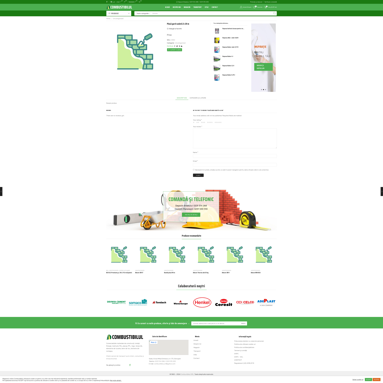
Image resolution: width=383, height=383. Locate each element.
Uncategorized (118, 18)
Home (108, 18)
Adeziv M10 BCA (255, 272)
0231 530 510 (201, 208)
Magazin (187, 7)
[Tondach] (138, 302)
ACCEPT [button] (368, 379)
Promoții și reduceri (256, 2)
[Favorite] (125, 265)
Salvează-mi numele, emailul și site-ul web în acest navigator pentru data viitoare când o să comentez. (232, 170)
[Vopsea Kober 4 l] (216, 58)
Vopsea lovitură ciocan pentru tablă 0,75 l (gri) (233, 28)
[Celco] (223, 302)
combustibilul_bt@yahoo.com (164, 364)
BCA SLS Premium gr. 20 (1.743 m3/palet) (119, 272)
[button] (261, 89)
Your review (197, 127)
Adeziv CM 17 (139, 272)
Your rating (197, 120)
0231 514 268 (200, 205)
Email (195, 161)
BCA (107, 270)
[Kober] (266, 302)
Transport (197, 7)
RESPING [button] (376, 379)
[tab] (181, 98)
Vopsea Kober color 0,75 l (230, 47)
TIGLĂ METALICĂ (263, 79)
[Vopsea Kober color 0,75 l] (216, 49)
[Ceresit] (202, 302)
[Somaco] (116, 302)
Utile (207, 7)
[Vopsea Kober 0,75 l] (216, 77)
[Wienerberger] (159, 302)
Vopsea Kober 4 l (227, 56)
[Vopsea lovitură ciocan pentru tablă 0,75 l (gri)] (216, 30)
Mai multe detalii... (116, 380)
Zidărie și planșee (124, 270)
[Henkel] (181, 302)
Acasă (167, 7)
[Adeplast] (245, 302)
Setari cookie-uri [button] (357, 380)
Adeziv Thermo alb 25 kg (200, 272)
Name (195, 152)
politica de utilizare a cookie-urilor (46, 380)
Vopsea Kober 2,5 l (228, 66)
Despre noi (177, 7)
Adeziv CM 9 (225, 272)
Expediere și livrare (198, 98)
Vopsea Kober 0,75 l (228, 75)
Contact (215, 7)
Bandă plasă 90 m (169, 272)
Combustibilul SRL (187, 374)
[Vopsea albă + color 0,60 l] (216, 40)
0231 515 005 (171, 361)
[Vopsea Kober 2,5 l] (216, 68)
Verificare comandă (270, 2)
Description (182, 98)
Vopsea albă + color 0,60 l (230, 38)
